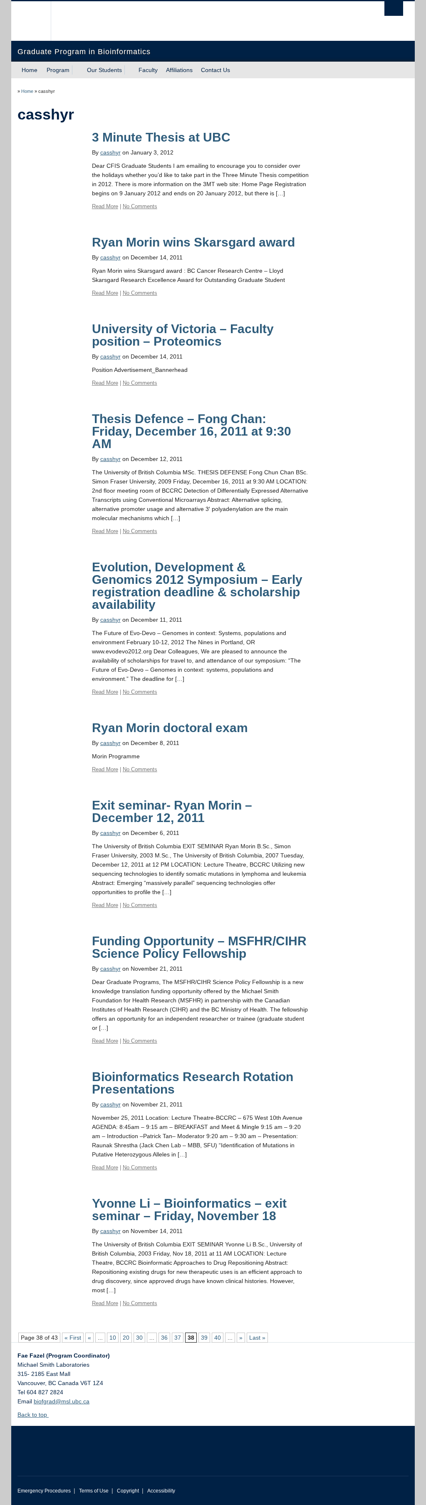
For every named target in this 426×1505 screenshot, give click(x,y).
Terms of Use (94, 1491)
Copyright (128, 1491)
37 (177, 1337)
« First (72, 1337)
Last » (257, 1337)
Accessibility (161, 1491)
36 (164, 1337)
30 (139, 1337)
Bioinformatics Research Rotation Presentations (192, 1083)
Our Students (104, 70)
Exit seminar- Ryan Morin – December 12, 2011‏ (172, 811)
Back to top (33, 1414)
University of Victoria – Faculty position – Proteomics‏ (183, 335)
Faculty (148, 70)
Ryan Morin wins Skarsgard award (193, 242)
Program (58, 70)
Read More (105, 206)
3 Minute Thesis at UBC (161, 137)
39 (204, 1337)
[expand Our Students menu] (129, 70)
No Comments (140, 206)
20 (126, 1337)
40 (217, 1337)
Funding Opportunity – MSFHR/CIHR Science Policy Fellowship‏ (199, 947)
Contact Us (215, 70)
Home (29, 70)
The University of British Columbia (37, 21)
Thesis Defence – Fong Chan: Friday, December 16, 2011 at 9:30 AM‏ (191, 431)
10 (112, 1337)
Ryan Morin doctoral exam (170, 728)
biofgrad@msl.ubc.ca (61, 1401)
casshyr (110, 152)
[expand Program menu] (77, 70)
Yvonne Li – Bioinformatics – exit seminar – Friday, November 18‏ (189, 1209)
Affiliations (179, 70)
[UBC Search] (393, 8)
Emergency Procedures (44, 1491)
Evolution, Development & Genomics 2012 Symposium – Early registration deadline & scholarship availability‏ (197, 585)
